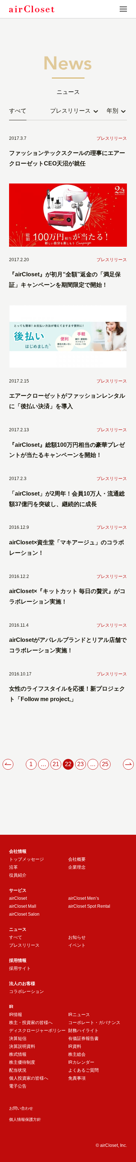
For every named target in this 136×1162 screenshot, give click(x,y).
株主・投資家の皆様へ (31, 1022)
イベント (77, 945)
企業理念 (77, 867)
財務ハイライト (83, 1030)
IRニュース (79, 1014)
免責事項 (77, 1078)
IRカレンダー (81, 1062)
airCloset (18, 898)
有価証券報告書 (83, 1038)
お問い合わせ (21, 1108)
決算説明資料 (22, 1046)
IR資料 (74, 1046)
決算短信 (17, 1038)
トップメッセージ (26, 859)
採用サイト (20, 968)
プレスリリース (24, 945)
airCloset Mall (22, 906)
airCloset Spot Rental (89, 906)
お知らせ (77, 937)
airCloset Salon (24, 914)
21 (56, 764)
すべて (17, 111)
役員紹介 (17, 875)
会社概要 (77, 859)
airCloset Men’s (83, 898)
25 (105, 764)
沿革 (13, 867)
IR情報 (15, 1014)
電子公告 (17, 1086)
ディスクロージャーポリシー (37, 1030)
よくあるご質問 (83, 1070)
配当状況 (17, 1070)
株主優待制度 (22, 1062)
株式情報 (17, 1054)
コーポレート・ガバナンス (94, 1022)
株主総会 (77, 1054)
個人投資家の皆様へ (28, 1078)
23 (80, 764)
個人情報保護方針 (25, 1119)
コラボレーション (26, 991)
